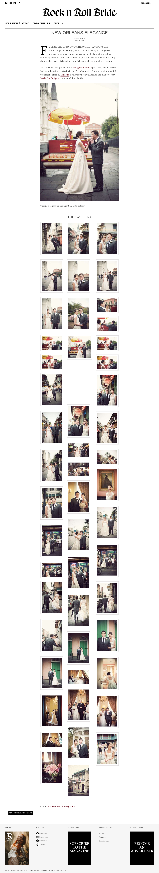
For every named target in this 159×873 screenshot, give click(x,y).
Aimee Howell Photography (61, 806)
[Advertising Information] (142, 848)
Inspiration (11, 23)
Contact (102, 837)
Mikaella (64, 74)
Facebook (43, 833)
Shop (57, 23)
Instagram (43, 837)
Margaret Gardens (82, 67)
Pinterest (43, 841)
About (101, 833)
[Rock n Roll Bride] (79, 12)
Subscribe (146, 3)
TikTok (42, 844)
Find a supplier (41, 23)
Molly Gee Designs (49, 78)
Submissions (104, 841)
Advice (25, 23)
